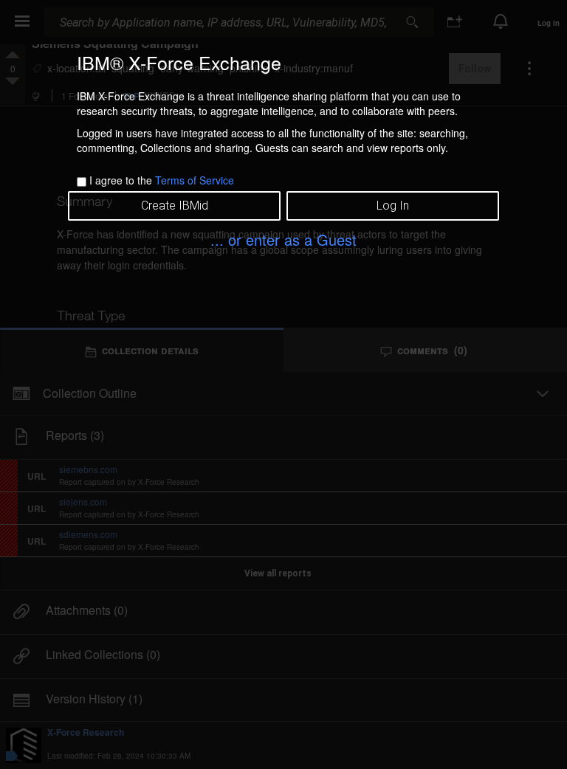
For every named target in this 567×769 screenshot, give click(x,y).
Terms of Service (194, 180)
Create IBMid (174, 206)
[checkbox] (81, 182)
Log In (393, 206)
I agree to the (161, 180)
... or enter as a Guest (283, 239)
